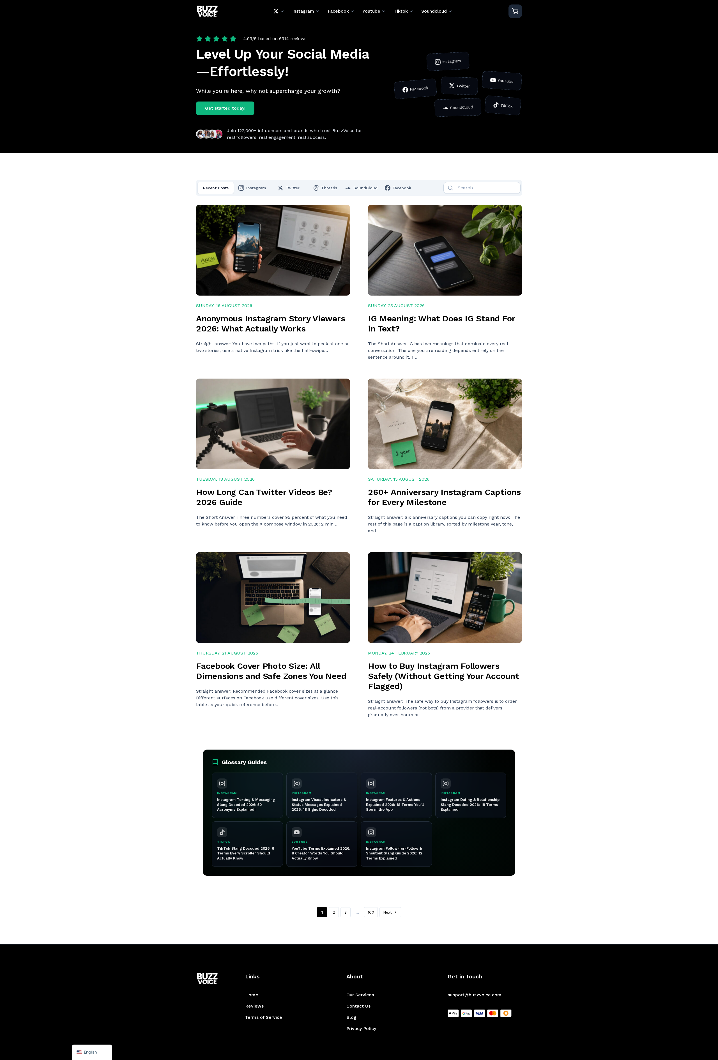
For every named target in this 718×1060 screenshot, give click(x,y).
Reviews (254, 1006)
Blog (351, 1017)
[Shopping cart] (515, 11)
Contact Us (358, 1006)
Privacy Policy (361, 1028)
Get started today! (225, 108)
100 (371, 912)
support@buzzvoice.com (474, 994)
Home (251, 994)
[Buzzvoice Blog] (207, 11)
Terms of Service (263, 1017)
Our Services (360, 994)
